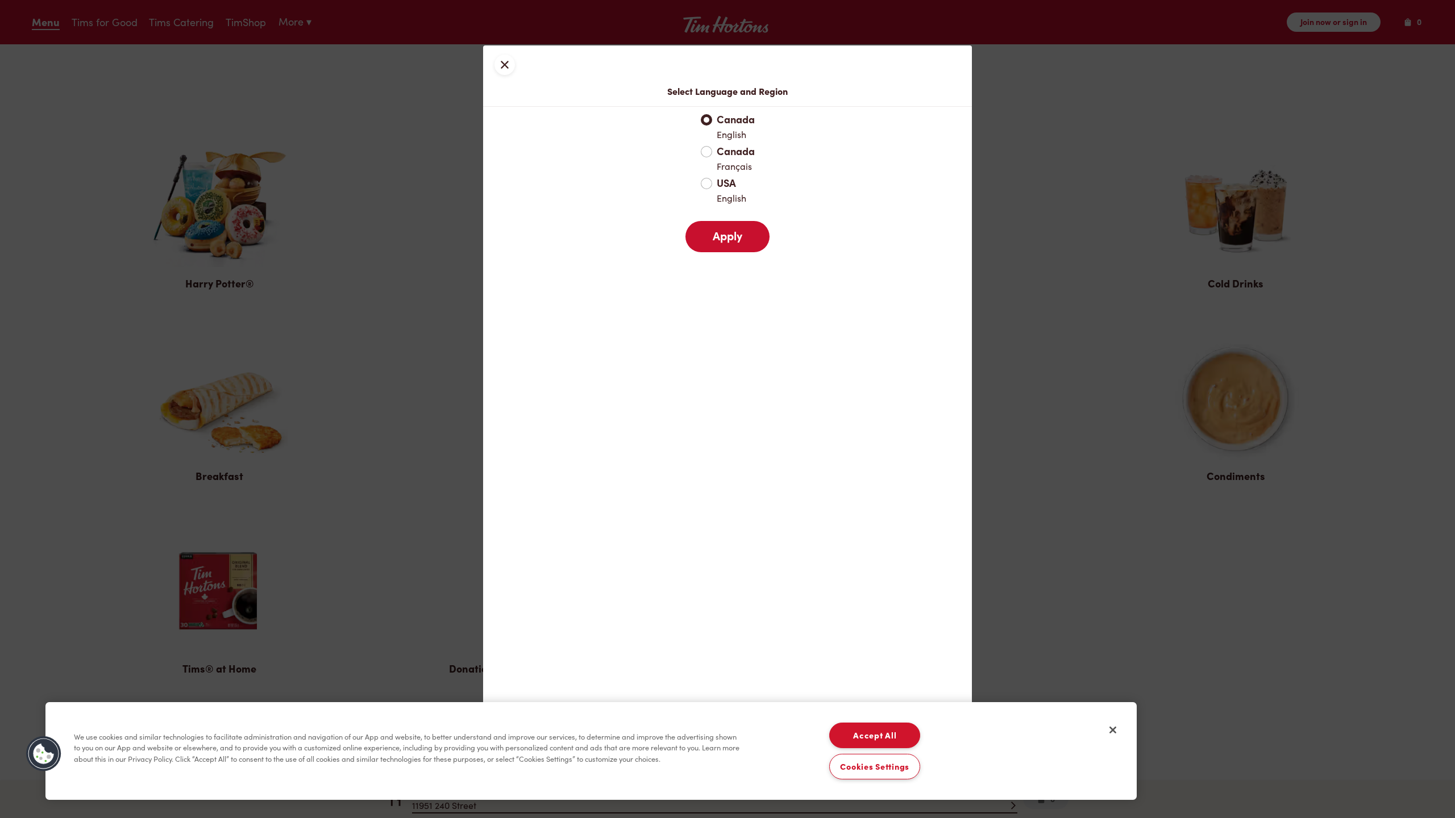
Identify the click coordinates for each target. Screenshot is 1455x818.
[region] (591, 751)
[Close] (1112, 729)
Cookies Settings (874, 766)
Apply (727, 236)
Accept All (874, 735)
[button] (44, 754)
